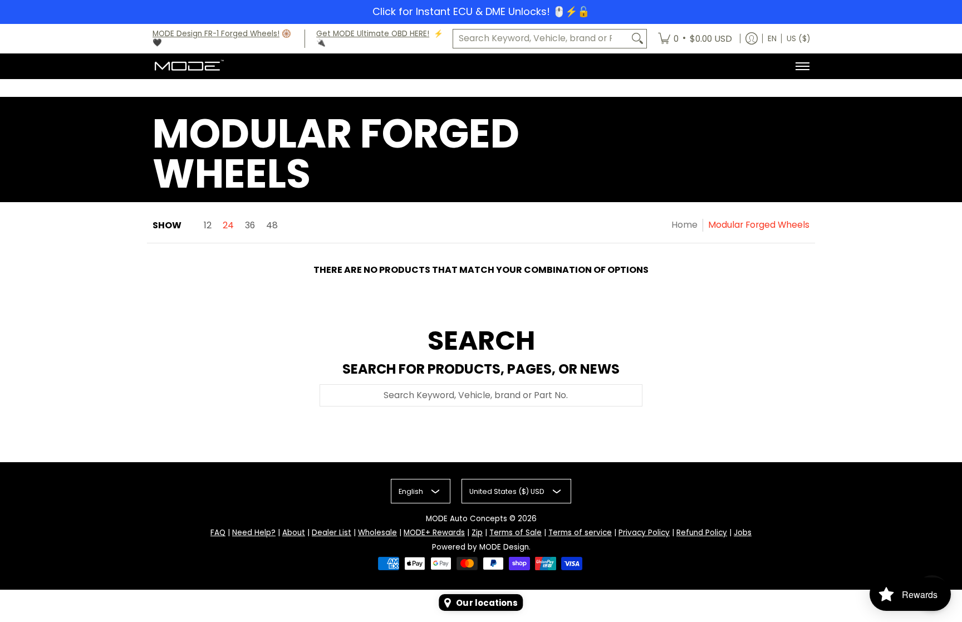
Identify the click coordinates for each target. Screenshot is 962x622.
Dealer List (331, 532)
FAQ (217, 532)
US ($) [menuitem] (798, 38)
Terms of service (580, 532)
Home (684, 224)
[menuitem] (695, 39)
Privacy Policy (644, 532)
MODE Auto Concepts (466, 518)
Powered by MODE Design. (481, 547)
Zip (477, 532)
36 (250, 226)
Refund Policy (701, 532)
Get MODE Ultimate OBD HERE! (372, 33)
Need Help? (254, 532)
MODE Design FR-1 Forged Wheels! (216, 33)
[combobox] (541, 39)
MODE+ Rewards (434, 532)
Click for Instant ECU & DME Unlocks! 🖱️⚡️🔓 (481, 11)
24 (228, 226)
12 (208, 226)
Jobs (743, 532)
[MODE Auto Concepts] (189, 66)
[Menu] (801, 66)
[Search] (637, 39)
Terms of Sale (515, 532)
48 (272, 226)
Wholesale (377, 532)
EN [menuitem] (772, 38)
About (293, 532)
